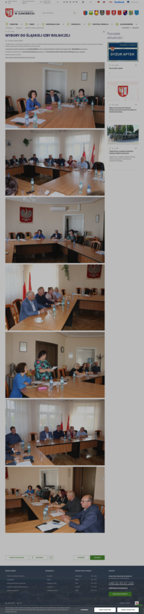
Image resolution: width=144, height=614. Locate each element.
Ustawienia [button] (84, 610)
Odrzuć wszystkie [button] (105, 610)
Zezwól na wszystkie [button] (128, 610)
